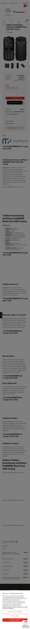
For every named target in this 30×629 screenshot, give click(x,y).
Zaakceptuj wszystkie (15, 620)
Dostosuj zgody (15, 615)
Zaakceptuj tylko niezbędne (15, 611)
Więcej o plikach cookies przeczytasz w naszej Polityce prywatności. (15, 607)
